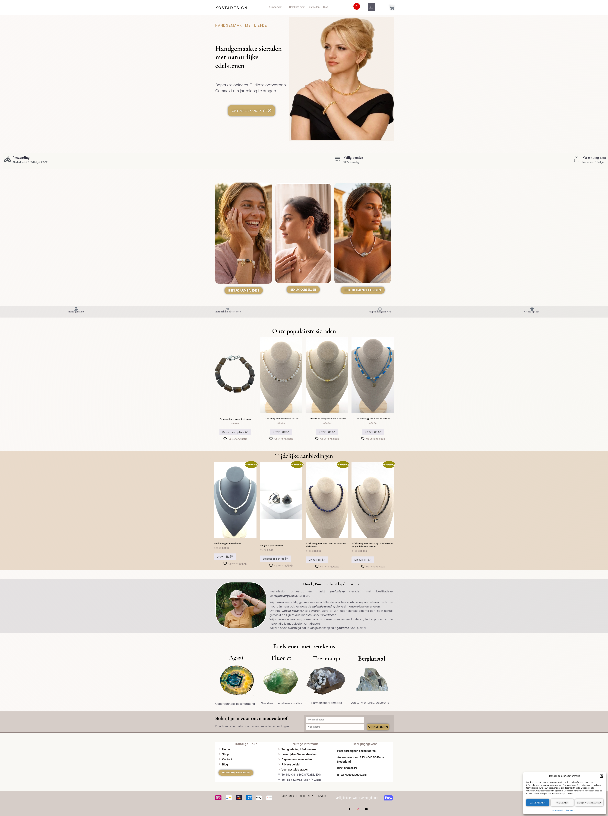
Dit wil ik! (279, 432)
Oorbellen (314, 6)
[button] (601, 775)
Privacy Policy (570, 810)
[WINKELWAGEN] (391, 7)
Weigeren (562, 802)
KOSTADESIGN (231, 7)
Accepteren (537, 802)
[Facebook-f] (349, 809)
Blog (325, 6)
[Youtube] (366, 809)
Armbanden (275, 6)
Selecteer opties (233, 432)
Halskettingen (297, 6)
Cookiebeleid (557, 810)
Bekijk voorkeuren (589, 802)
